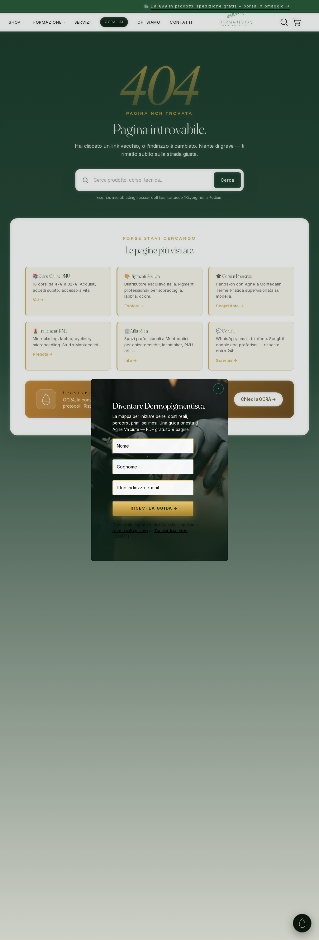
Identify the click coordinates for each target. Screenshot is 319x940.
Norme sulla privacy (130, 530)
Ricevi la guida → (154, 508)
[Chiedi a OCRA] (302, 923)
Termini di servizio (170, 530)
